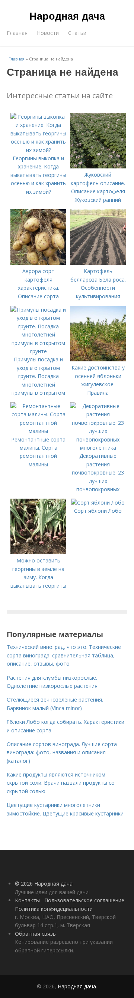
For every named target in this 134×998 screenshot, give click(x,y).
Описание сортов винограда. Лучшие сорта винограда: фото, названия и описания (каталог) (62, 752)
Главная (17, 32)
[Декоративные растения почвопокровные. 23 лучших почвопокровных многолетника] (98, 447)
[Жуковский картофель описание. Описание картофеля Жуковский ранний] (98, 166)
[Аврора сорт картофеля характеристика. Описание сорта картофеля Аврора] (38, 262)
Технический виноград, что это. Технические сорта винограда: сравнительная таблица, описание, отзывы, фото (64, 655)
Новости (48, 32)
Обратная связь (35, 933)
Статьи (77, 32)
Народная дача (67, 16)
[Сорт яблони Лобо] (98, 502)
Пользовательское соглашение (84, 900)
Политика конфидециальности (54, 908)
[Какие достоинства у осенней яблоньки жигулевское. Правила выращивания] (98, 359)
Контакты (27, 900)
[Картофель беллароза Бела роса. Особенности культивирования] (98, 262)
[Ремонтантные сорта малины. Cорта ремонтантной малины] (38, 430)
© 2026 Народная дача (44, 883)
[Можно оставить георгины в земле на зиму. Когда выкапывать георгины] (38, 552)
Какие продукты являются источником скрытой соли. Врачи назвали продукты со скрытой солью (61, 783)
